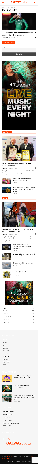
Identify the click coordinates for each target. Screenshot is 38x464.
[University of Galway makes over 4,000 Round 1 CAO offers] (6, 256)
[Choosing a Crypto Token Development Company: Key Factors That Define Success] (6, 190)
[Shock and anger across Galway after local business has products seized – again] (7, 398)
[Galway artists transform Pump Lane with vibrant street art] (19, 214)
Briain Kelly (5, 37)
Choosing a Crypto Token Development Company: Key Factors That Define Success (24, 189)
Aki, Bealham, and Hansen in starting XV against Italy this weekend (19, 34)
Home (3, 7)
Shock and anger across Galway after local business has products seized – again (24, 397)
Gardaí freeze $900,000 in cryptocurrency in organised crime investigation (22, 246)
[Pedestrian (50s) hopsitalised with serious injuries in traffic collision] (6, 274)
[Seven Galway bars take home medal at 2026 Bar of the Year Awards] (19, 148)
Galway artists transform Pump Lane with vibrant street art (17, 230)
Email (3, 47)
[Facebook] (4, 439)
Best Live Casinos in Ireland (21, 385)
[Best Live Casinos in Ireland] (7, 388)
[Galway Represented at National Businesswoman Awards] (6, 181)
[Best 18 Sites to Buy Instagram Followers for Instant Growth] (7, 378)
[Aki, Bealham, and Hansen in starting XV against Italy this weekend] (19, 21)
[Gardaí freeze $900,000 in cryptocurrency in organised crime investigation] (6, 247)
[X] (9, 439)
